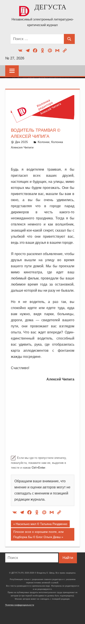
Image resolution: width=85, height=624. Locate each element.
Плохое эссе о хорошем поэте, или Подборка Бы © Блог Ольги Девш (38, 534)
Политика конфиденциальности (19, 605)
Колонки (43, 142)
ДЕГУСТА (50, 7)
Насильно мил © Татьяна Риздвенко (41, 525)
